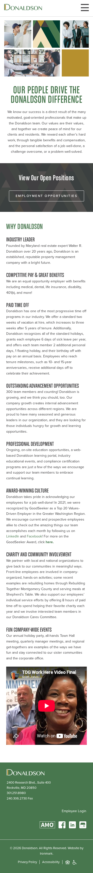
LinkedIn (12, 536)
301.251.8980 (16, 793)
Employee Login (74, 811)
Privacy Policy (27, 862)
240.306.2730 (17, 798)
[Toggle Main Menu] (85, 7)
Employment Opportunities (46, 195)
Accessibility (51, 862)
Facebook (34, 536)
